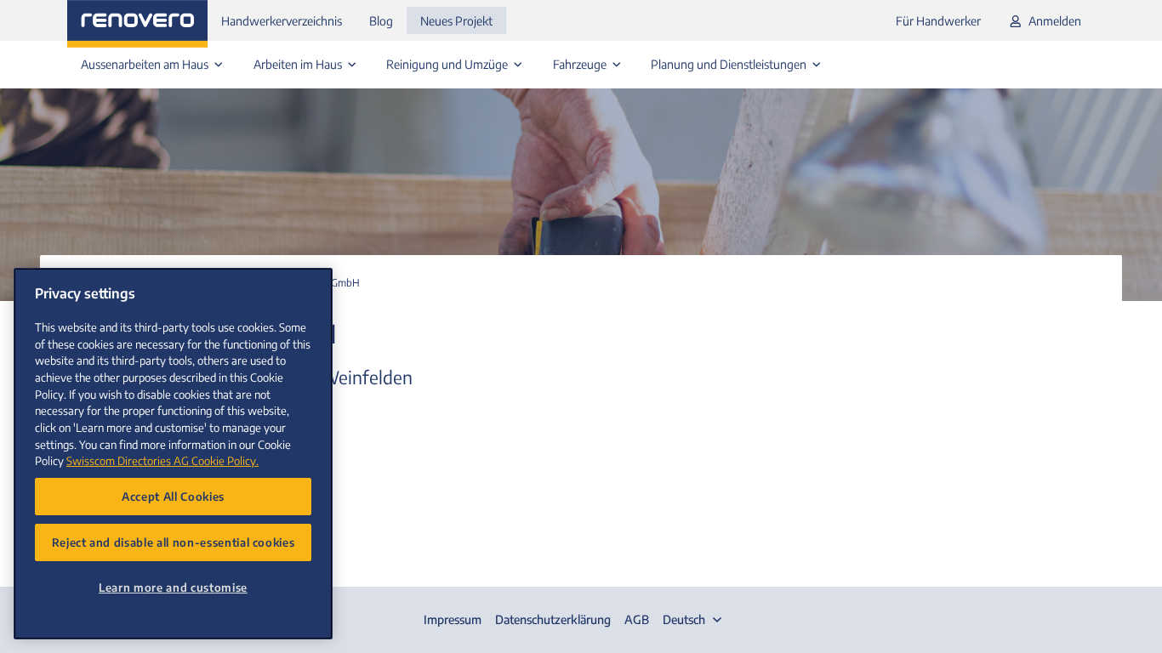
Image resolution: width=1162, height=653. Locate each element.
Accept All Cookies (173, 496)
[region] (173, 453)
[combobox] (694, 620)
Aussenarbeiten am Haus (146, 64)
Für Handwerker (938, 21)
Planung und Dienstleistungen (730, 64)
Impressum (452, 619)
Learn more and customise (173, 587)
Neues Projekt (456, 21)
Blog (381, 21)
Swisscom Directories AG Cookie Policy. (162, 460)
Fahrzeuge (581, 64)
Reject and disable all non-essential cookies (173, 542)
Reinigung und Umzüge (448, 64)
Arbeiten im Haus (299, 64)
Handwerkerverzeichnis (281, 21)
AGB (636, 619)
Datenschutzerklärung (553, 619)
